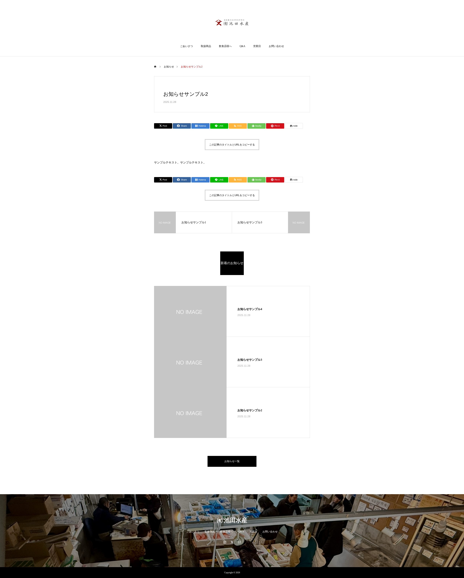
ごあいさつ (186, 46)
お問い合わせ (276, 46)
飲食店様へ (225, 46)
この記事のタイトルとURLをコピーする (232, 144)
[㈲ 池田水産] (232, 22)
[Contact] (239, 542)
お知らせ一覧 (232, 461)
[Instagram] (225, 542)
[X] (232, 542)
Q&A (242, 46)
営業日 (257, 46)
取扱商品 (206, 46)
